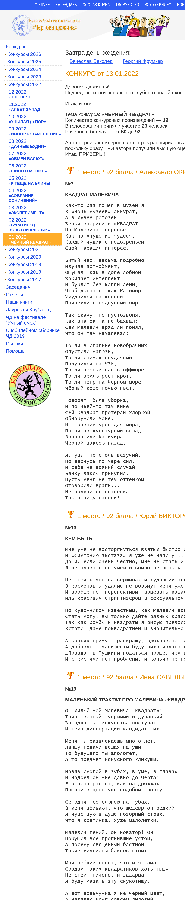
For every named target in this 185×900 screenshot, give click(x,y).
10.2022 (29, 119)
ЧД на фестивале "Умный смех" (26, 320)
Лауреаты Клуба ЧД (28, 309)
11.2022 (25, 106)
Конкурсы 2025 (24, 61)
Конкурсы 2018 (24, 272)
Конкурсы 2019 (24, 264)
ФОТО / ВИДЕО (158, 5)
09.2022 (35, 131)
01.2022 (30, 239)
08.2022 (27, 143)
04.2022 (23, 195)
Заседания (18, 287)
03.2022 (26, 210)
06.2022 (28, 168)
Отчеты (14, 294)
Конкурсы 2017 (24, 279)
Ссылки (14, 343)
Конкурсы (16, 46)
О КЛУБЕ (42, 5)
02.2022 (29, 224)
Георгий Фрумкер (143, 61)
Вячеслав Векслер (91, 61)
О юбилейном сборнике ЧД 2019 (33, 333)
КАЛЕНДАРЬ (66, 5)
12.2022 (21, 94)
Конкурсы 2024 (24, 69)
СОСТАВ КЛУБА (96, 5)
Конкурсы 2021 (24, 249)
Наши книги (19, 302)
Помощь (15, 351)
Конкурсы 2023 (24, 76)
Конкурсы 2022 (24, 84)
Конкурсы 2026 (24, 54)
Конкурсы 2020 (24, 257)
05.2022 (30, 180)
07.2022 (27, 156)
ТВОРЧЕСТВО (127, 5)
